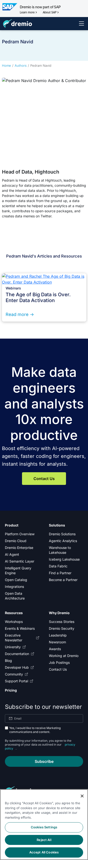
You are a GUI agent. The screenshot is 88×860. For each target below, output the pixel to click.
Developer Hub (17, 667)
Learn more (27, 12)
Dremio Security (61, 628)
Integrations (14, 586)
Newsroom (57, 642)
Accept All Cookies (44, 852)
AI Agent (12, 554)
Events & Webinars (20, 628)
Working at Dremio (63, 656)
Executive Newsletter (13, 637)
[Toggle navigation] (81, 23)
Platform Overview (19, 534)
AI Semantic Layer (19, 561)
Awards (55, 649)
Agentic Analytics (63, 541)
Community (14, 674)
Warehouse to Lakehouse (60, 550)
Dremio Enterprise (19, 548)
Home (6, 65)
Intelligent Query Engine (18, 570)
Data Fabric (58, 566)
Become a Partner (63, 580)
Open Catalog (16, 580)
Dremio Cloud (15, 541)
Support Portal (16, 681)
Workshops (14, 622)
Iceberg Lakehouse (64, 559)
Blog (8, 660)
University (13, 647)
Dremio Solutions (62, 534)
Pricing (11, 690)
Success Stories (61, 622)
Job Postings (59, 662)
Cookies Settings (44, 827)
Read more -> (20, 314)
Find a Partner (60, 573)
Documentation (17, 654)
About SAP (49, 12)
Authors (21, 65)
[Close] (82, 796)
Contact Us (44, 478)
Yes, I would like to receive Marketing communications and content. (35, 730)
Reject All (44, 840)
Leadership (58, 635)
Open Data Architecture (15, 595)
